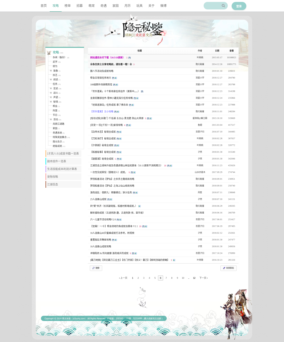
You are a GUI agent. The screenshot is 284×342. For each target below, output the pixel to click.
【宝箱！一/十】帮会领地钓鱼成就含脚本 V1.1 (114, 226)
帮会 (55, 106)
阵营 (55, 110)
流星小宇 (200, 78)
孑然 (200, 152)
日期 (217, 51)
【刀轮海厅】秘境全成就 (103, 138)
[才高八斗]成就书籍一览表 (63, 153)
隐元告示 (57, 141)
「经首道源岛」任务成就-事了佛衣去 (109, 105)
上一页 (123, 278)
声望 (55, 97)
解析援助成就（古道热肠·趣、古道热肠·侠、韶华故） (117, 212)
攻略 (56, 5)
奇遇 (103, 5)
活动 (55, 119)
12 (194, 278)
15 (165, 165)
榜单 (68, 5)
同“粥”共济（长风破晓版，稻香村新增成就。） (114, 206)
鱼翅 (200, 125)
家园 (115, 5)
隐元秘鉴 (200, 64)
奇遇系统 (57, 132)
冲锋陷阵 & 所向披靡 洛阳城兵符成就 (109, 253)
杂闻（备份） (60, 57)
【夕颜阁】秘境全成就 (102, 145)
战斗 (55, 93)
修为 (55, 66)
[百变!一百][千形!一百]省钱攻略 (106, 125)
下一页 (203, 278)
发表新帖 (230, 268)
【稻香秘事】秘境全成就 (103, 152)
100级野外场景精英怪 (101, 84)
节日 (55, 115)
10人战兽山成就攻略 (100, 246)
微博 (163, 5)
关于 (151, 5)
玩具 (139, 5)
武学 (55, 62)
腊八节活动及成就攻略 (101, 71)
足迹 (55, 88)
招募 (80, 5)
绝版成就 (57, 146)
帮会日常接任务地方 (101, 78)
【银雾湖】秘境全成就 (102, 159)
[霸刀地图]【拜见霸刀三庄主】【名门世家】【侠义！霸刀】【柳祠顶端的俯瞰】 (130, 260)
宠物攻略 (52, 176)
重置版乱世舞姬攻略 (101, 239)
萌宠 (91, 5)
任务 (55, 84)
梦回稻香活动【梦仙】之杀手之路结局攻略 (112, 179)
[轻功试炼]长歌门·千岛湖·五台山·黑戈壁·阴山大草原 (117, 118)
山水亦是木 (200, 172)
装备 (55, 70)
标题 (140, 51)
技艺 (55, 75)
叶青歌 (200, 260)
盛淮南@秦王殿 (200, 118)
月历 (127, 5)
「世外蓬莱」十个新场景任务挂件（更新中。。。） (115, 91)
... (188, 278)
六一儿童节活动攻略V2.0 (103, 219)
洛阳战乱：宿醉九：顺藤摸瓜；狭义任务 (111, 192)
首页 (44, 5)
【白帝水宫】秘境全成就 (103, 132)
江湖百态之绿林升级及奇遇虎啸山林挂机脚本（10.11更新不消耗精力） (126, 165)
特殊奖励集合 (60, 137)
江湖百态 (52, 184)
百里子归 (200, 132)
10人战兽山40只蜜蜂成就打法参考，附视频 (112, 233)
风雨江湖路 (58, 124)
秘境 (55, 101)
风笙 (200, 192)
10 (183, 278)
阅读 (55, 79)
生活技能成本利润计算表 (62, 169)
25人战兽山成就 (98, 199)
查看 (232, 51)
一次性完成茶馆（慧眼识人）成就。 (109, 172)
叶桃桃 (200, 57)
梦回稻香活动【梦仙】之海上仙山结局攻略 (112, 185)
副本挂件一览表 (56, 161)
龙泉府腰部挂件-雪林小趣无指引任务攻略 (111, 98)
